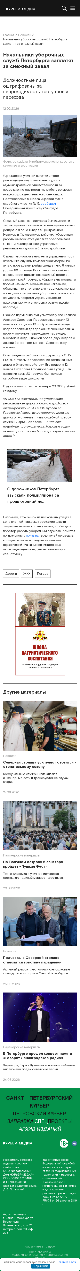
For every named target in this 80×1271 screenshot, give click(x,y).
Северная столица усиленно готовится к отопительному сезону (39, 764)
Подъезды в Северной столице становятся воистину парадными (32, 960)
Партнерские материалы (21, 855)
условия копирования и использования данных (40, 1256)
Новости (9, 756)
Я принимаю (40, 1266)
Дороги (11, 574)
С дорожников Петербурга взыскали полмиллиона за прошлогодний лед (33, 495)
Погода (42, 574)
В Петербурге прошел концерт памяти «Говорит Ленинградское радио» (37, 1055)
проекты (53, 1121)
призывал (33, 535)
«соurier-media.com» (15, 1165)
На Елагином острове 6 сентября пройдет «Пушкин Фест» (33, 864)
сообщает (48, 204)
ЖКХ (26, 574)
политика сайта (40, 1251)
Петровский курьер (39, 1113)
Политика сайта (66, 1262)
